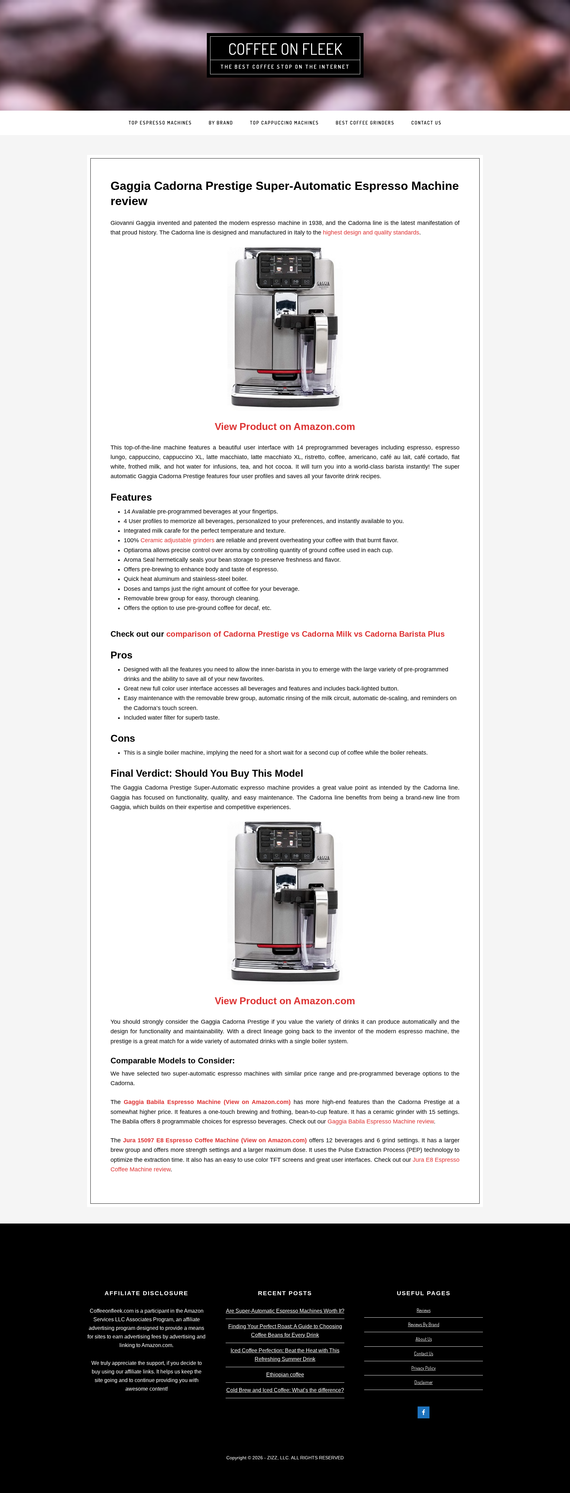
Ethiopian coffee (285, 1374)
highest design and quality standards (371, 232)
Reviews (423, 1310)
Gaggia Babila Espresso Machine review (381, 1121)
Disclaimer (423, 1382)
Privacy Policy (423, 1368)
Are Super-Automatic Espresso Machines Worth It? (285, 1311)
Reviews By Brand (423, 1324)
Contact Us (423, 1353)
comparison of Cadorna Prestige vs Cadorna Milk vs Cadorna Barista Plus (305, 633)
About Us (424, 1339)
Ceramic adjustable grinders (177, 540)
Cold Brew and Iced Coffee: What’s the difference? (285, 1390)
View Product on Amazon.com (285, 426)
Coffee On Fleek (285, 48)
